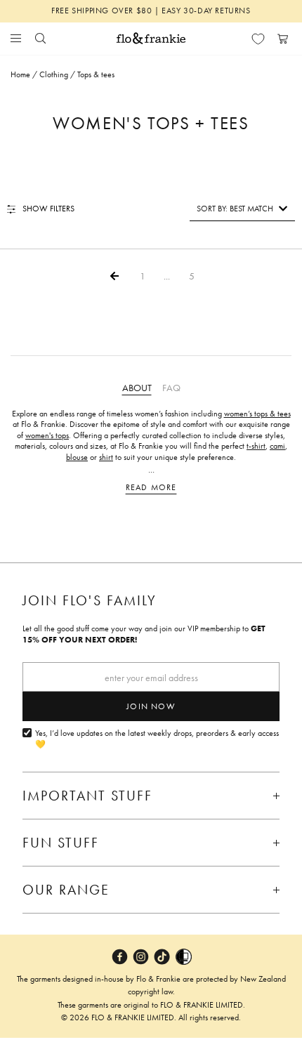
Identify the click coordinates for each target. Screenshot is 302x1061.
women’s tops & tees (257, 413)
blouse (77, 457)
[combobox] (242, 208)
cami (277, 446)
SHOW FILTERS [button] (48, 208)
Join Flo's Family (89, 600)
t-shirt (256, 446)
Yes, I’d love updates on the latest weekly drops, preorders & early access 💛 (157, 739)
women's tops (47, 435)
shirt (106, 457)
